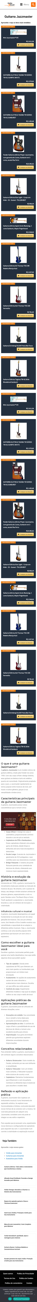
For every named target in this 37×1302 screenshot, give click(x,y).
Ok (10, 1299)
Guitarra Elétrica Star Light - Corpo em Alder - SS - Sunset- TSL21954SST (16, 198)
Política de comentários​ (13, 1283)
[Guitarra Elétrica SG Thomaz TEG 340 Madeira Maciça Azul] (18, 254)
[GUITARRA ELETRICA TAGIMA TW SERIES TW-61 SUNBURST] (18, 104)
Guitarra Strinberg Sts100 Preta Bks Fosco (18, 346)
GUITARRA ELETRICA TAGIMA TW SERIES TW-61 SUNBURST (17, 116)
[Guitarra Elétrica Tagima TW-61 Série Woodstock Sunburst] (18, 368)
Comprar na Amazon (26, 45)
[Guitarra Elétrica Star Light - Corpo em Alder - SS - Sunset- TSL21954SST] (18, 186)
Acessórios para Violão (14, 1159)
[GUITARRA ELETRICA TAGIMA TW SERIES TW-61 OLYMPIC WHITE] (18, 64)
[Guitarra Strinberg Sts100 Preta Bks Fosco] (18, 334)
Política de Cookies (26, 1278)
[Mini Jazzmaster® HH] (18, 32)
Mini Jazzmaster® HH (10, 38)
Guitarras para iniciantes (15, 1156)
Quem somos (8, 1274)
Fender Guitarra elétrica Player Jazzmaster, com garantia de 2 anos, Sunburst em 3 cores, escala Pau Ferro (18, 157)
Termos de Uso (9, 1278)
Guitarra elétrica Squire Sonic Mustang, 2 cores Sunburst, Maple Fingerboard (17, 227)
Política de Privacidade (25, 1274)
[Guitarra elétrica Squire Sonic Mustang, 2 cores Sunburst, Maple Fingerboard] (18, 220)
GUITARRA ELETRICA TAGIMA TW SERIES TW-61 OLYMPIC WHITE (17, 76)
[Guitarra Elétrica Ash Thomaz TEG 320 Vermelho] (18, 294)
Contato (29, 1283)
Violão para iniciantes (14, 1153)
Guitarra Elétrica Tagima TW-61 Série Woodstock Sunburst (16, 380)
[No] (34, 1294)
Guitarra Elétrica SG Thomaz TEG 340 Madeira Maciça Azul (16, 267)
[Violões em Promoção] (18, 821)
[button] (25, 4)
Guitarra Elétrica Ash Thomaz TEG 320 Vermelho (16, 307)
